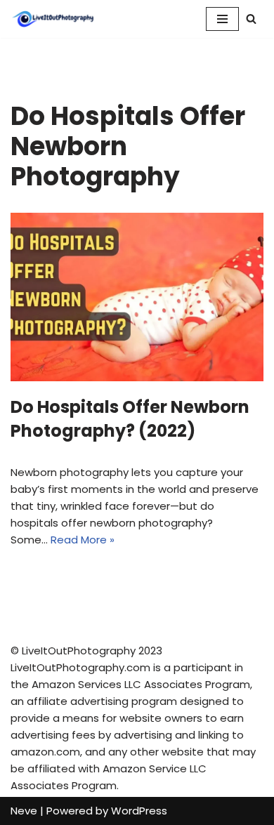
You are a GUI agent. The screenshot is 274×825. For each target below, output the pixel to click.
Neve (24, 810)
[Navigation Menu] (222, 19)
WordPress (139, 810)
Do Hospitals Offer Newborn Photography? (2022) (130, 418)
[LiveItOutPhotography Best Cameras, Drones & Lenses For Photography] (53, 19)
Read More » (83, 539)
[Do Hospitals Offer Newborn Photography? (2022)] (137, 297)
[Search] (251, 18)
